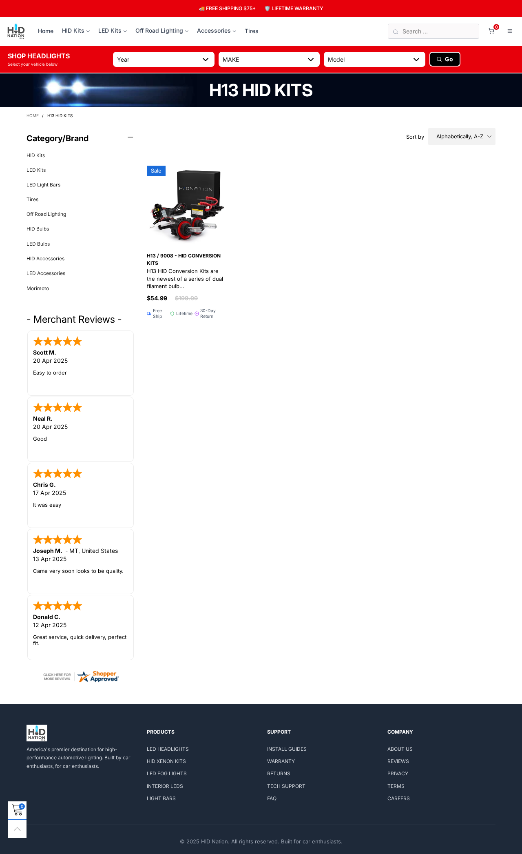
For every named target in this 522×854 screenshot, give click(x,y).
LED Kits (110, 30)
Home (45, 30)
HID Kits (73, 30)
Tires (252, 30)
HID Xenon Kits (166, 761)
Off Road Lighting (159, 30)
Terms (396, 786)
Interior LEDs (165, 786)
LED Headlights (168, 749)
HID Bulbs (38, 229)
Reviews (398, 761)
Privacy (397, 773)
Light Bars (161, 798)
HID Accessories (45, 258)
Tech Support (286, 786)
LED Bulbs (38, 244)
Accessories (214, 30)
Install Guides (287, 749)
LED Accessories (46, 273)
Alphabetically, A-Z (459, 136)
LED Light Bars (43, 185)
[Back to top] (17, 829)
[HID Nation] (16, 31)
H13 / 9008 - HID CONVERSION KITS (185, 271)
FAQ (271, 798)
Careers (398, 798)
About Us (400, 749)
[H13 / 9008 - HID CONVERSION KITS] (186, 205)
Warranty (281, 761)
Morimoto (38, 288)
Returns (278, 773)
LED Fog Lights (167, 773)
